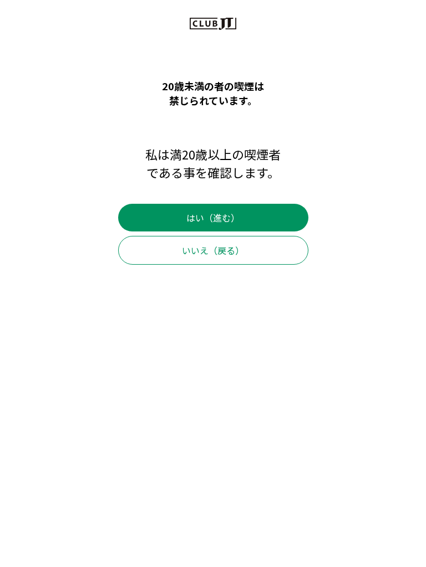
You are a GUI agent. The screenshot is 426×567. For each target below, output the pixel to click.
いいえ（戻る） (213, 250)
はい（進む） (213, 217)
